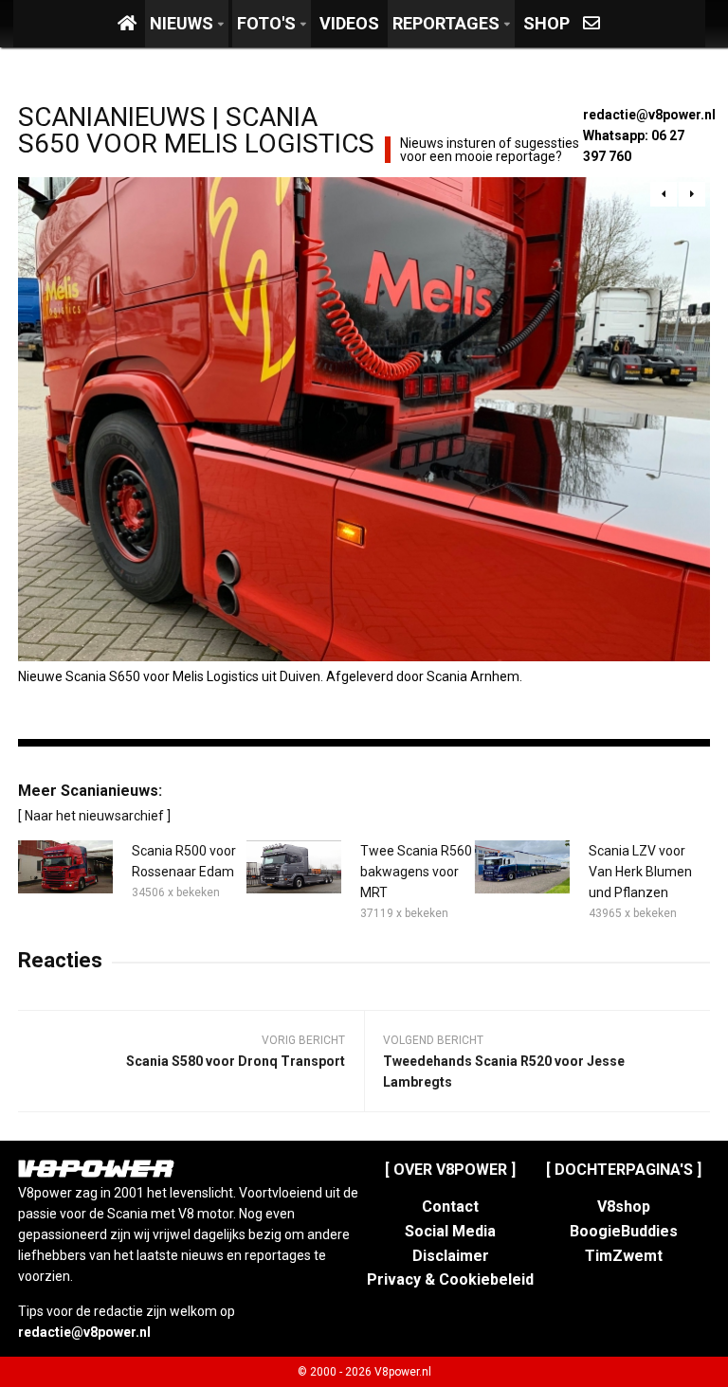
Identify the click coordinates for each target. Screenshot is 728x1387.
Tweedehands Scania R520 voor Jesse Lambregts (504, 1072)
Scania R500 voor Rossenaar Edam (184, 861)
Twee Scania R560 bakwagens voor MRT (416, 871)
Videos (349, 23)
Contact (450, 1207)
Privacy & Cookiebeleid (450, 1279)
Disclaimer (450, 1256)
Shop (546, 23)
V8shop (623, 1207)
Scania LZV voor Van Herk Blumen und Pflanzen (640, 871)
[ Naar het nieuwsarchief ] (94, 815)
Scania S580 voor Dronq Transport (235, 1061)
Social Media (450, 1231)
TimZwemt (624, 1256)
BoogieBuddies (624, 1231)
